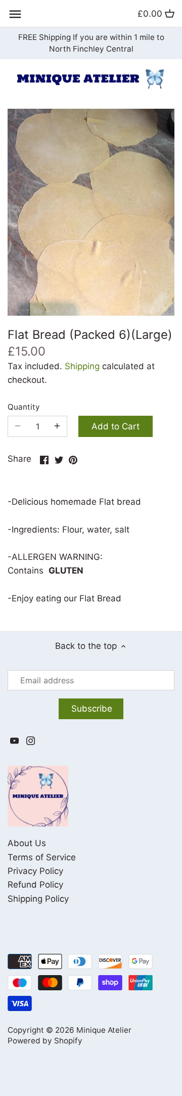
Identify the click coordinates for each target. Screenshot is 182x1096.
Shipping (82, 366)
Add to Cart (116, 426)
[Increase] (57, 426)
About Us (27, 843)
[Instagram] (30, 740)
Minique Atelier (103, 1030)
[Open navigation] (15, 14)
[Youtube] (14, 740)
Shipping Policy (38, 899)
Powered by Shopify (45, 1040)
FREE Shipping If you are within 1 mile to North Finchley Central (91, 43)
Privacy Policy (35, 871)
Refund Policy (35, 885)
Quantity (24, 407)
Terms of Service (42, 857)
